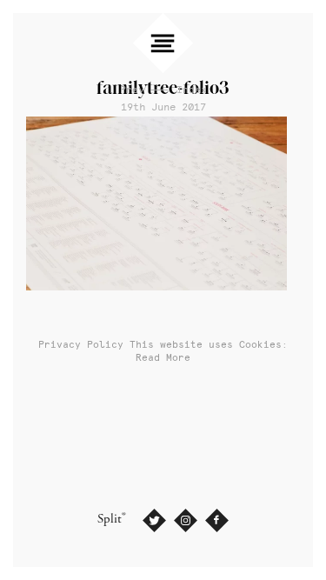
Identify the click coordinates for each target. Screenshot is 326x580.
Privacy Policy (80, 345)
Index (191, 90)
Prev (132, 90)
